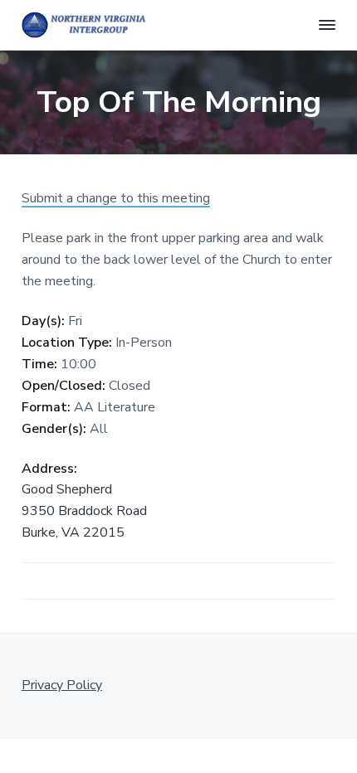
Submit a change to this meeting (116, 198)
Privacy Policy (62, 685)
